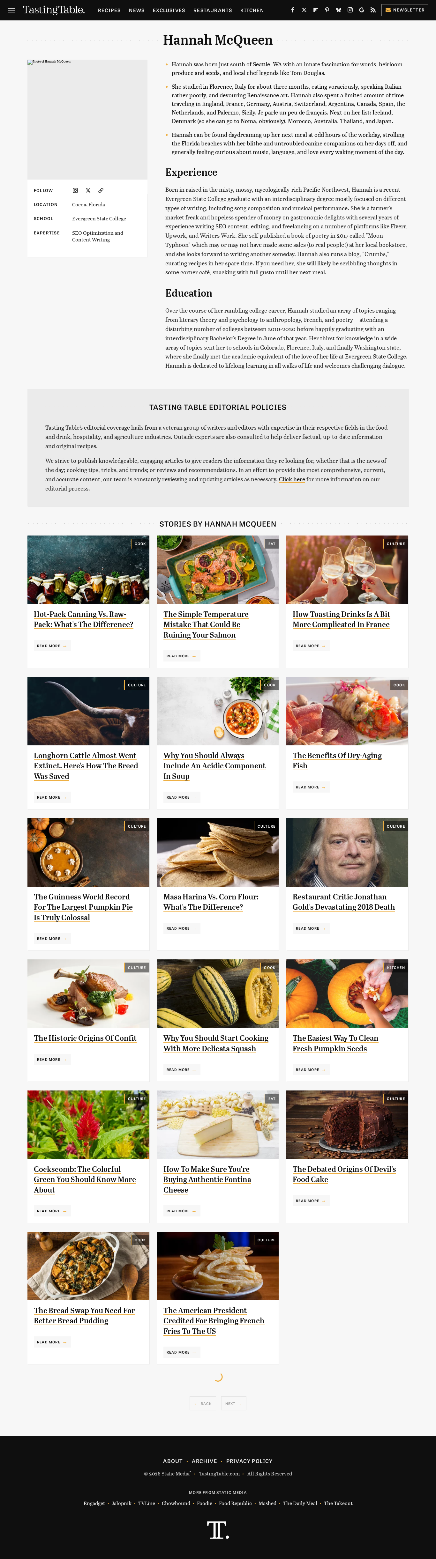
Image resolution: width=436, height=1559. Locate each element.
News (137, 10)
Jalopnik (122, 1503)
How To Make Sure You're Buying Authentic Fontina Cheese (207, 1179)
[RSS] (373, 11)
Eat (272, 543)
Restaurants (212, 10)
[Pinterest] (327, 11)
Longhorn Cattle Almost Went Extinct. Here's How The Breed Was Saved (86, 766)
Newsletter (409, 10)
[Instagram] (350, 11)
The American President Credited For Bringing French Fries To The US (214, 1321)
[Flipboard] (315, 11)
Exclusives (169, 10)
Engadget (94, 1503)
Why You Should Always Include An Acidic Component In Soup (214, 766)
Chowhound (176, 1503)
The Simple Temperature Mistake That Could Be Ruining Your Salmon (206, 624)
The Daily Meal (300, 1503)
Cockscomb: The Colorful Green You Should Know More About (85, 1179)
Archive (204, 1461)
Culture (396, 543)
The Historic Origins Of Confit (85, 1038)
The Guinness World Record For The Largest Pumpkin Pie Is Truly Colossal (83, 907)
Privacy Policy (249, 1461)
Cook (140, 543)
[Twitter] (304, 11)
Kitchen (252, 10)
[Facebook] (292, 11)
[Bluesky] (338, 11)
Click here (292, 479)
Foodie (204, 1503)
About (173, 1461)
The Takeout (338, 1503)
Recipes (109, 10)
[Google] (361, 11)
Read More (48, 645)
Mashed (267, 1503)
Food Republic (235, 1503)
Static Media (176, 1473)
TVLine (146, 1503)
